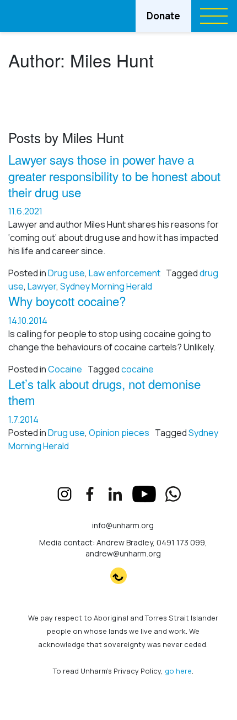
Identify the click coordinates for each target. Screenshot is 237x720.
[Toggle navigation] (214, 16)
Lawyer (42, 286)
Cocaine (65, 369)
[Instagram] (64, 494)
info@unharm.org (123, 525)
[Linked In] (115, 494)
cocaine (137, 369)
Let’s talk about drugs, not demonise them (104, 391)
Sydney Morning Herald (106, 286)
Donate (163, 15)
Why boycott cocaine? (67, 300)
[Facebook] (90, 494)
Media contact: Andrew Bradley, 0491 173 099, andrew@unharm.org (123, 548)
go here (178, 671)
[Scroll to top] (118, 575)
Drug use (66, 273)
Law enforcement (124, 273)
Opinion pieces (119, 433)
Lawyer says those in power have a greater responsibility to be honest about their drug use (114, 175)
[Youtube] (144, 494)
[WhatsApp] (173, 494)
